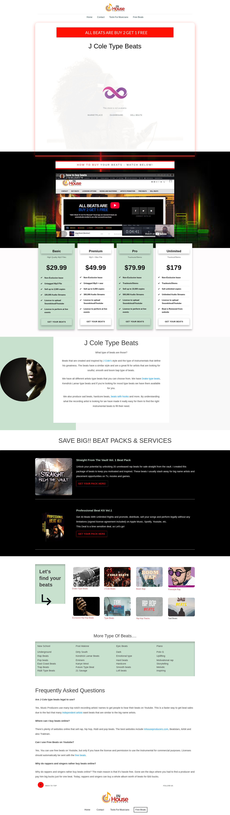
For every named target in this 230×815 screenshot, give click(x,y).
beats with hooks (120, 396)
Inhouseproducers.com (156, 729)
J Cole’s (107, 360)
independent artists (72, 712)
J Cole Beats (109, 589)
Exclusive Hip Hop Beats (83, 618)
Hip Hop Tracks (143, 618)
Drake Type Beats (80, 588)
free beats (80, 755)
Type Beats (109, 618)
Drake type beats (151, 378)
